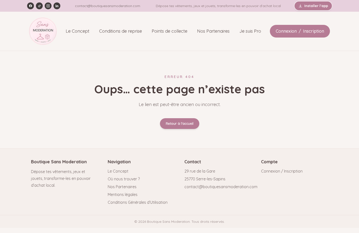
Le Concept (77, 31)
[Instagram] (48, 5)
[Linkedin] (56, 5)
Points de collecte (169, 31)
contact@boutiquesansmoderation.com (107, 6)
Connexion (286, 31)
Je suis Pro (250, 31)
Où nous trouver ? (124, 178)
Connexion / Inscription (282, 171)
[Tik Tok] (39, 5)
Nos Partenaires (213, 31)
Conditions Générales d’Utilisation (138, 202)
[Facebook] (30, 5)
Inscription (313, 31)
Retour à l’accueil (179, 123)
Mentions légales (122, 194)
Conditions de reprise (120, 31)
